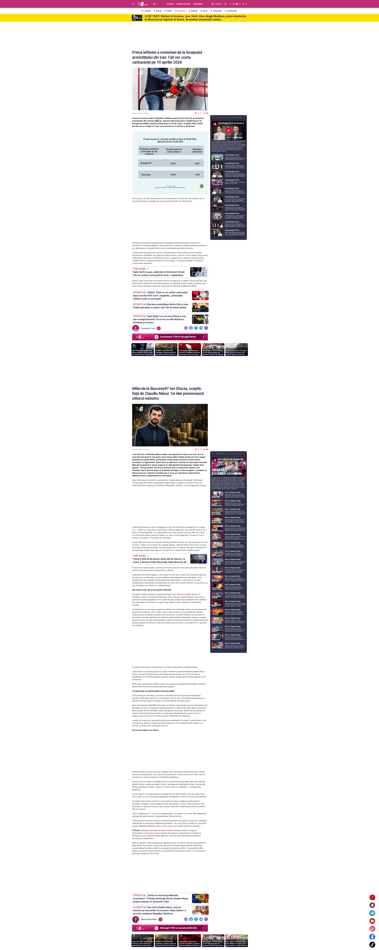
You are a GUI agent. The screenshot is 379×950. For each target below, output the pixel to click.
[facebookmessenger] (196, 113)
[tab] (222, 117)
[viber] (207, 113)
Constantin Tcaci (148, 328)
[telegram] (204, 113)
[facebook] (198, 113)
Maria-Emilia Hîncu (149, 919)
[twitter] (201, 113)
